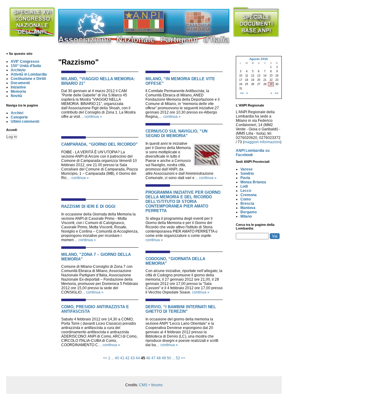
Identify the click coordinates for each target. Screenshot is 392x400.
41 (122, 358)
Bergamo (248, 212)
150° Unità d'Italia (26, 66)
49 (164, 358)
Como (245, 199)
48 (158, 358)
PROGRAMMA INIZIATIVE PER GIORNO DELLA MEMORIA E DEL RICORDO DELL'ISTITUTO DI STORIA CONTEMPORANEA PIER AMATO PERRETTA (183, 201)
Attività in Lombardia (29, 74)
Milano (246, 216)
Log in (11, 137)
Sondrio (247, 173)
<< (105, 358)
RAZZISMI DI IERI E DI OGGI (88, 206)
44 (138, 358)
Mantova (247, 208)
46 (148, 358)
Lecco (245, 191)
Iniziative (18, 87)
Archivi (17, 113)
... (112, 358)
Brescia (247, 203)
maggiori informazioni (262, 142)
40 (117, 358)
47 (153, 358)
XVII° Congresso (25, 61)
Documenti (20, 83)
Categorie (19, 117)
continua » (93, 116)
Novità (16, 96)
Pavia (245, 178)
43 (132, 358)
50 (169, 358)
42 (127, 358)
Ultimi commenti (25, 121)
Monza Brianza (253, 182)
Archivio (18, 70)
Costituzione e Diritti (28, 79)
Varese (246, 169)
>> (183, 358)
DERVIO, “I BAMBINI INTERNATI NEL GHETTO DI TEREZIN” (180, 309)
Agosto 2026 (258, 59)
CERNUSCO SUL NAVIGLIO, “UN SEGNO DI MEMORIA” (176, 133)
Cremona (248, 195)
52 (178, 358)
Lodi (244, 186)
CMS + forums (151, 385)
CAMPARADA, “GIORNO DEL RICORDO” (99, 144)
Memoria (18, 91)
